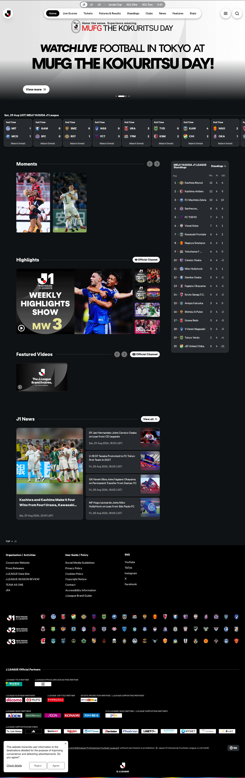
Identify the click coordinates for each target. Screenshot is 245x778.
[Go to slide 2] (118, 96)
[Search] (237, 13)
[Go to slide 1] (116, 96)
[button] (226, 13)
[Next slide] (157, 164)
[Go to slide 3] (125, 96)
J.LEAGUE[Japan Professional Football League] (93, 747)
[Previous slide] (150, 164)
